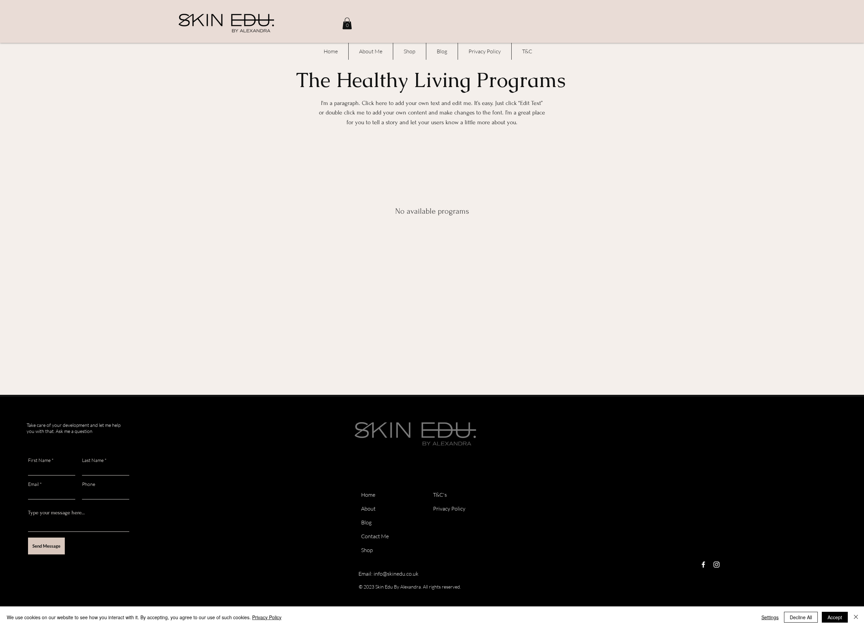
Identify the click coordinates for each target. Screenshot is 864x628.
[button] (347, 23)
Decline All (801, 617)
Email (33, 484)
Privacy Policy (266, 617)
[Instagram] (716, 565)
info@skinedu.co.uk (396, 573)
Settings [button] (770, 617)
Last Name (93, 460)
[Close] (856, 617)
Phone (88, 484)
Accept (835, 617)
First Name (39, 460)
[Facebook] (703, 565)
